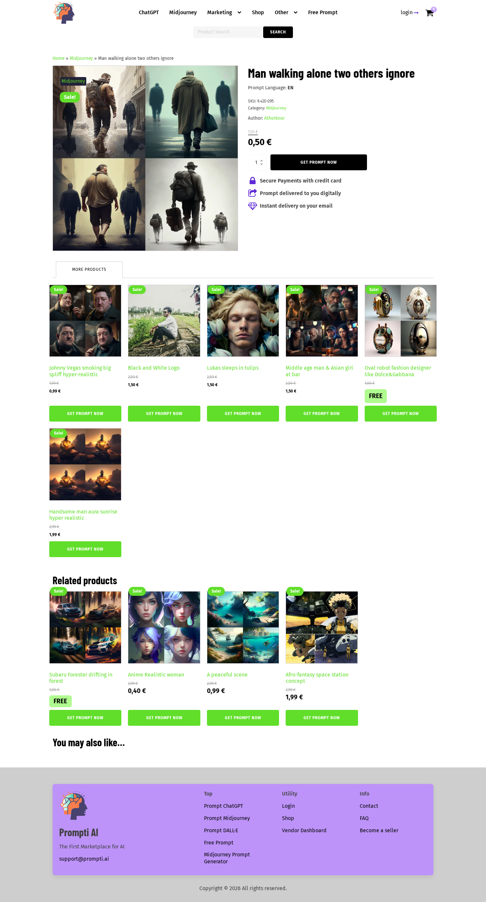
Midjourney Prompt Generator (227, 858)
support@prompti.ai (84, 859)
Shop (258, 12)
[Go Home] (64, 12)
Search (278, 32)
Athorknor (274, 118)
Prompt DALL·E (221, 830)
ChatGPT (149, 12)
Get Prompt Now (319, 162)
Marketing (219, 12)
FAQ (364, 818)
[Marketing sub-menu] (240, 12)
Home (58, 58)
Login (288, 806)
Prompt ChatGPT (223, 806)
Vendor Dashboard (304, 830)
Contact (369, 806)
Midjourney (183, 12)
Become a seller (379, 830)
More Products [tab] (89, 269)
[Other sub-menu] (297, 12)
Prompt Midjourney (227, 818)
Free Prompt (323, 12)
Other (281, 12)
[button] (227, 77)
